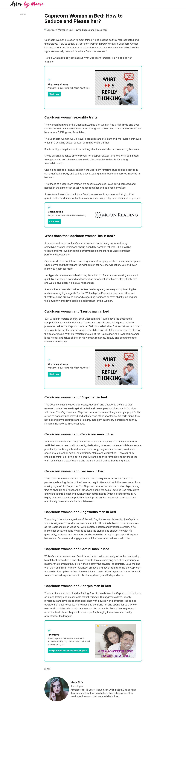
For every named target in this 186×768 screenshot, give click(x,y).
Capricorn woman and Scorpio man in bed (77, 586)
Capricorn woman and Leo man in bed (74, 471)
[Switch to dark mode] (93, 4)
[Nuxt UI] (27, 4)
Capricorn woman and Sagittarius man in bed (80, 512)
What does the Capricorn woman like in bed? (79, 236)
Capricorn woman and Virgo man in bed (75, 397)
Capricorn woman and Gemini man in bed (76, 549)
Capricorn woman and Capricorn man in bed (79, 434)
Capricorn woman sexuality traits (70, 117)
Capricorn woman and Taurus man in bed (76, 311)
